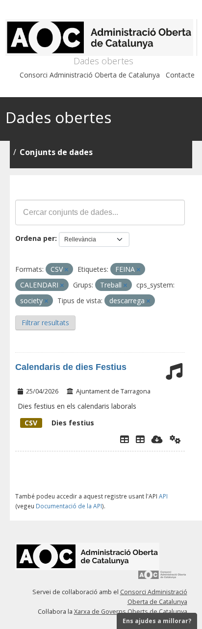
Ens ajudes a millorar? (157, 621)
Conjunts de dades (56, 152)
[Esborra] (66, 269)
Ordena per (35, 238)
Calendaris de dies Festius (70, 367)
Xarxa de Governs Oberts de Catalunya (130, 611)
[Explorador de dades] (124, 439)
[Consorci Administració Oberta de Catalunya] (162, 578)
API (163, 496)
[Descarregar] (157, 439)
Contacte (180, 74)
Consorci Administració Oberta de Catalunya (90, 74)
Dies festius (59, 422)
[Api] (175, 439)
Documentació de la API (69, 506)
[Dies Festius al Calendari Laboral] (140, 439)
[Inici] (101, 37)
